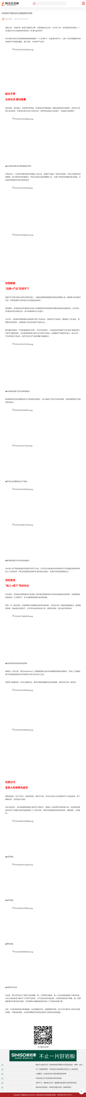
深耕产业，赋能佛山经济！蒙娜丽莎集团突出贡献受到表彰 (56, 1082)
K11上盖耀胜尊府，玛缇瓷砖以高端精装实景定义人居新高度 (57, 1069)
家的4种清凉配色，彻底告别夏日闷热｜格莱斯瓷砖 (53, 1087)
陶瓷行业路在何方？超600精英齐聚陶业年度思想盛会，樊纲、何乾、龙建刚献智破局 (60, 1064)
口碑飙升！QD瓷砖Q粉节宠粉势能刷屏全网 (51, 1073)
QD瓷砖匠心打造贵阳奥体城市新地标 (49, 1078)
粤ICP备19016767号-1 (65, 1095)
